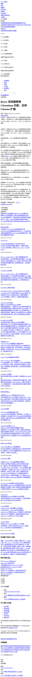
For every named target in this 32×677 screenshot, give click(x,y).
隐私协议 (6, 617)
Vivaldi (2, 374)
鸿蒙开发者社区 (5, 15)
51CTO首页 (4, 1)
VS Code (12, 426)
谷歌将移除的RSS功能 (12, 496)
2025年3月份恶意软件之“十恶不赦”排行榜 (13, 243)
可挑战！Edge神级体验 (13, 462)
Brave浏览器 (10, 533)
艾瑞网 (9, 648)
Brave (6, 270)
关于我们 (6, 606)
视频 (5, 82)
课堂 (10, 30)
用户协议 (6, 615)
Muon (7, 156)
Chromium (3, 426)
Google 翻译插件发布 (12, 343)
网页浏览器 (11, 287)
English (6, 613)
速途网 (18, 648)
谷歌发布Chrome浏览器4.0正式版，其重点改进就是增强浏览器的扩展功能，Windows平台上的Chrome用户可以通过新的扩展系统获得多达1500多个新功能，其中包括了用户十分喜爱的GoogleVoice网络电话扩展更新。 (16, 433)
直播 (15, 30)
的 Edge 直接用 (10, 446)
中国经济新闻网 (24, 648)
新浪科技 (3, 646)
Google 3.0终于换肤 (11, 508)
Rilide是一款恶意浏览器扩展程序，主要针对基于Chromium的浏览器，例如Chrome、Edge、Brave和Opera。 (15, 247)
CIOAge (10, 591)
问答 (7, 30)
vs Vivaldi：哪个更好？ (11, 360)
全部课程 (3, 25)
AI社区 (6, 86)
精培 (12, 599)
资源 (4, 30)
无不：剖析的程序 (13, 322)
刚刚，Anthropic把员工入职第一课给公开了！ (14, 540)
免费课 (3, 11)
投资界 (6, 651)
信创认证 (15, 25)
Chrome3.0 (3, 522)
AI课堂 (3, 17)
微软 (11, 320)
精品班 (3, 7)
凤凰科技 (19, 646)
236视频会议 (16, 649)
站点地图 (6, 610)
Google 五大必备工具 (12, 483)
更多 (8, 558)
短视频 (14, 23)
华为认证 (20, 25)
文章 (2, 30)
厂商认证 (25, 25)
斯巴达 (3, 227)
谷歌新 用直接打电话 (12, 428)
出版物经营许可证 (11, 639)
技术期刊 (6, 88)
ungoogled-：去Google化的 (15, 291)
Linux (5, 533)
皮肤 (7, 522)
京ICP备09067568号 (11, 627)
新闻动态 (6, 608)
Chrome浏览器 (5, 506)
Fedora (2, 533)
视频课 (3, 23)
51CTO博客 (7, 595)
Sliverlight (3, 320)
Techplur (17, 591)
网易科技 (13, 646)
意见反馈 (6, 612)
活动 (5, 90)
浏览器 (3, 204)
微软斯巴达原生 (14, 213)
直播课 (18, 23)
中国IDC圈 (23, 649)
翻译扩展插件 (15, 357)
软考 (11, 25)
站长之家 (13, 648)
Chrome (7, 204)
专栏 (12, 30)
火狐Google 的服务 (13, 229)
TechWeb (4, 648)
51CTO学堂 (7, 599)
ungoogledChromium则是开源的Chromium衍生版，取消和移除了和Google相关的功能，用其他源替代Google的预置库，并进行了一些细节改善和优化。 (15, 295)
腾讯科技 (8, 646)
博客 (2, 3)
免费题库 (12, 26)
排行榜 (10, 23)
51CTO (18, 202)
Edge (8, 392)
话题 (5, 84)
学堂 (2, 5)
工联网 (5, 649)
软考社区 (3, 9)
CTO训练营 (21, 599)
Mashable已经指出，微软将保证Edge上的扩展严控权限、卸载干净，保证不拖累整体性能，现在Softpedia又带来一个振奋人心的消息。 (16, 450)
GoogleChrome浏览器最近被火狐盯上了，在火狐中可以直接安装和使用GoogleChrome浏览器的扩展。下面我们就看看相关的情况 (16, 233)
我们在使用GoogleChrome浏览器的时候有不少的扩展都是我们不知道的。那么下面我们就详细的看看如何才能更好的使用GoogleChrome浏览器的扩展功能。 (16, 487)
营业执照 (3, 639)
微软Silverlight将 (11, 304)
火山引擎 (14, 651)
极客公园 (9, 649)
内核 (10, 204)
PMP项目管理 (6, 26)
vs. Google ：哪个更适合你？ (15, 257)
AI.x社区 (27, 595)
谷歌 (2, 443)
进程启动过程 (9, 412)
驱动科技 (24, 646)
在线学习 (3, 28)
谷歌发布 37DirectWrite (13, 395)
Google (3, 302)
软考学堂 (23, 23)
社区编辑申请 (5, 95)
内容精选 (6, 80)
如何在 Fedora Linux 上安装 (12, 523)
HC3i (13, 591)
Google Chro (4, 240)
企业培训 (3, 13)
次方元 (10, 651)
